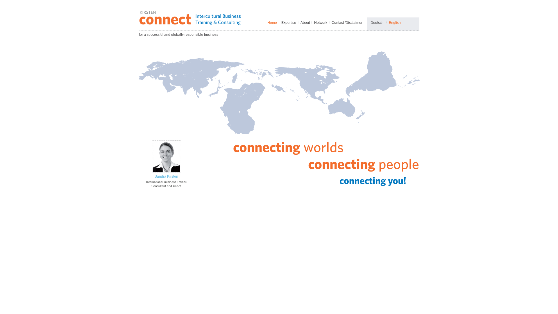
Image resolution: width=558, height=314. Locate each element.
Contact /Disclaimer (347, 23)
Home (272, 23)
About (305, 23)
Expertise (288, 23)
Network (320, 23)
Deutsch (377, 23)
